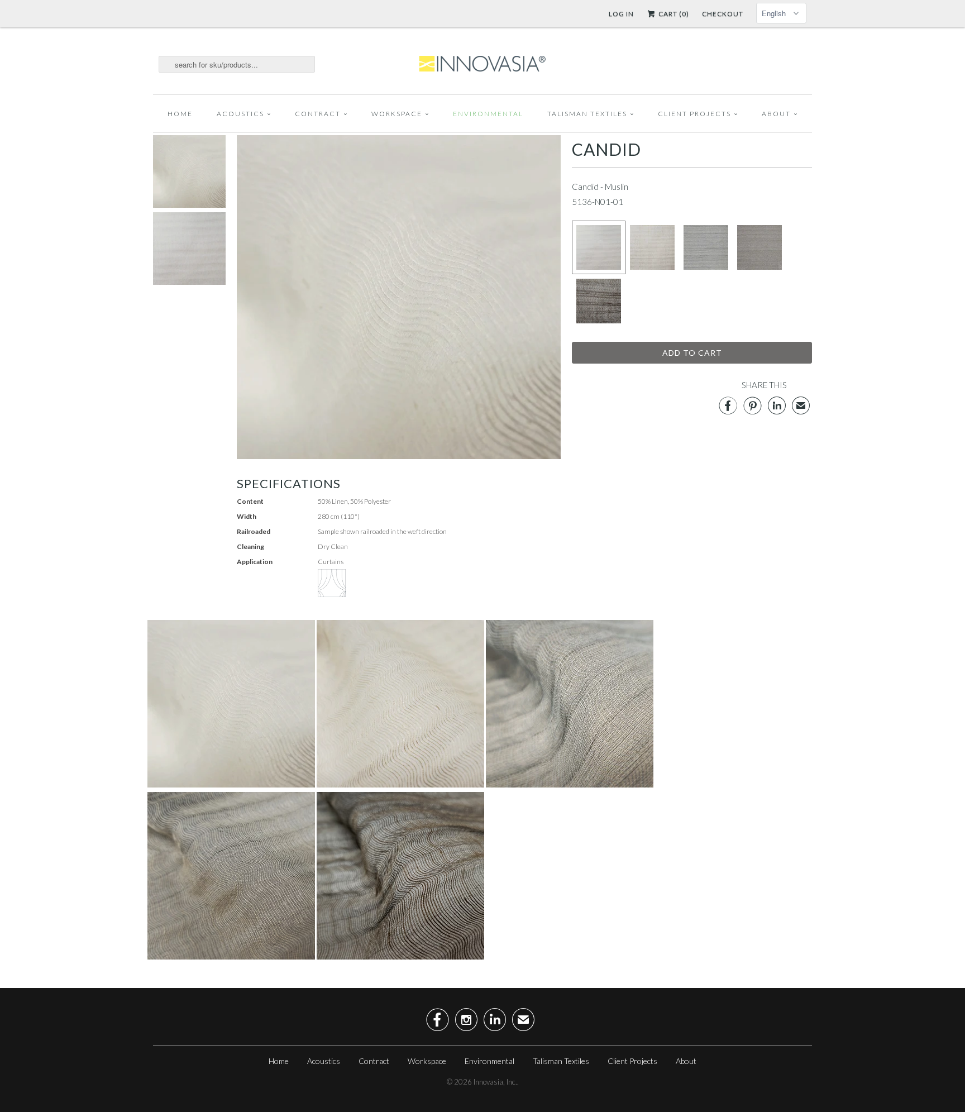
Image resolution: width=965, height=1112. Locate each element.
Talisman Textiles (587, 113)
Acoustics (240, 113)
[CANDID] (189, 204)
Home (180, 113)
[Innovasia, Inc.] (482, 64)
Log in (621, 13)
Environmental (488, 113)
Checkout (722, 13)
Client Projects (694, 113)
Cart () (673, 13)
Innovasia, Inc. (495, 1081)
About (776, 113)
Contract (318, 113)
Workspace (396, 113)
